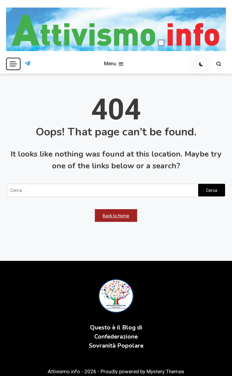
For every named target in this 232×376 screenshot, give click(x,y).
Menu (111, 63)
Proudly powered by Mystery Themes (142, 371)
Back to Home (116, 215)
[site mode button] (201, 64)
